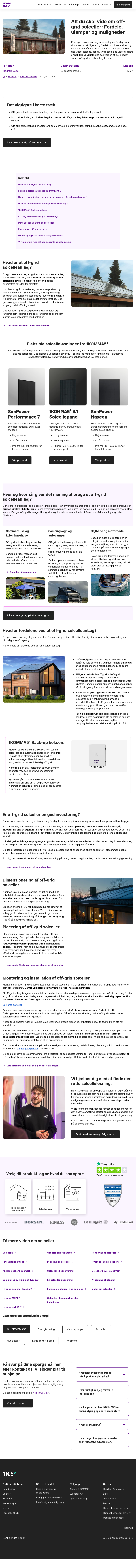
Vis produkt (19, 460)
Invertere (72, 1340)
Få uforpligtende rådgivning (50, 1502)
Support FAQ (76, 1493)
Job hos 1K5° (110, 1498)
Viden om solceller (28, 76)
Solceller (12, 76)
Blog (105, 1493)
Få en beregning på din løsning (26, 615)
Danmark (128, 1528)
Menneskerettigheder (113, 1517)
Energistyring (46, 1329)
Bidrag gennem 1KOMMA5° (49, 1497)
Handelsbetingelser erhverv (117, 1513)
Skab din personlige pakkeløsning (46, 1491)
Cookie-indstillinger (14, 1537)
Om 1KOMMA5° (16, 1329)
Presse (106, 1503)
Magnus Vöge (11, 71)
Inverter (6, 1508)
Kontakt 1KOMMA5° (79, 1489)
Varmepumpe (75, 1329)
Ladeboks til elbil (43, 1340)
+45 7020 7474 (41, 1392)
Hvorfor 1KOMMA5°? (113, 1489)
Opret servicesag (78, 1498)
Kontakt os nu (16, 1403)
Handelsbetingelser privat (116, 1508)
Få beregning (123, 4)
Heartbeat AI (44, 4)
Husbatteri (13, 1340)
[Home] (6, 5)
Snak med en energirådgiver (93, 1134)
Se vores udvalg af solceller (25, 142)
